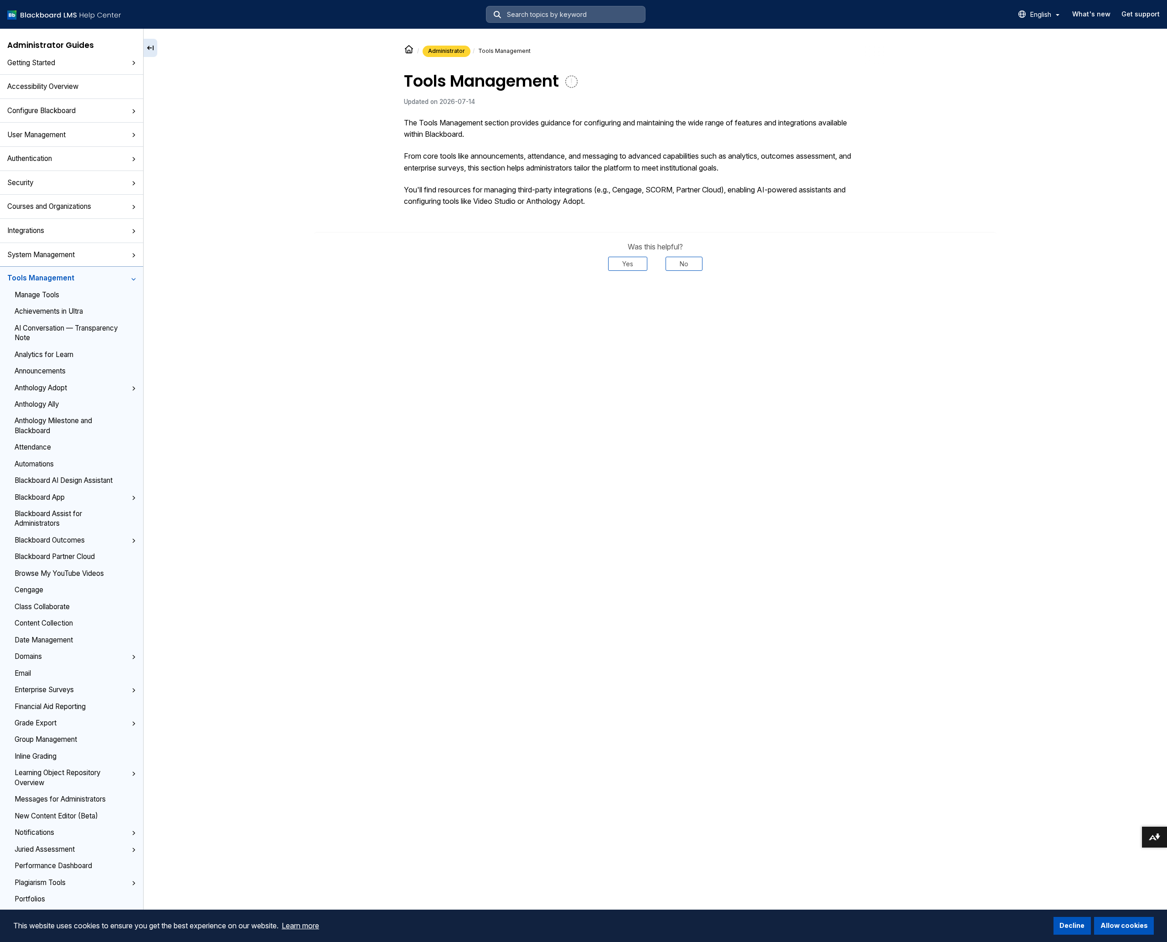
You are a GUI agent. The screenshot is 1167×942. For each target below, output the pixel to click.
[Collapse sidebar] (150, 48)
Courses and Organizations (49, 206)
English (1041, 14)
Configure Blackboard (41, 110)
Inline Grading (36, 756)
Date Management (44, 640)
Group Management (46, 739)
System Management (41, 254)
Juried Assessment (45, 849)
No (684, 264)
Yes (627, 264)
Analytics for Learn (44, 354)
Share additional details (655, 298)
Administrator (446, 50)
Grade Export (36, 723)
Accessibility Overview (42, 86)
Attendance (33, 447)
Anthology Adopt (41, 387)
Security (20, 182)
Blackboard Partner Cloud (55, 556)
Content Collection (44, 623)
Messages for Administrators (60, 799)
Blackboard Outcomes (50, 540)
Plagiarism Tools (40, 882)
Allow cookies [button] (1124, 925)
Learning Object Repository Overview (57, 777)
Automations (34, 464)
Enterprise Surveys (44, 689)
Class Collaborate (42, 606)
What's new (1091, 14)
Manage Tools (37, 294)
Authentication (29, 158)
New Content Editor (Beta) (56, 816)
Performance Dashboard (53, 865)
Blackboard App (40, 497)
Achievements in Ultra (49, 311)
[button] (133, 63)
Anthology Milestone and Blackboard (53, 425)
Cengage (29, 589)
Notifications (34, 832)
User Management (36, 134)
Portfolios (30, 899)
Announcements (40, 371)
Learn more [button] (300, 925)
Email (23, 673)
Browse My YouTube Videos (59, 573)
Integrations (25, 230)
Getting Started (31, 62)
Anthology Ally (37, 404)
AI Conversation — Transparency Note (66, 333)
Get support (1140, 14)
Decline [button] (1071, 925)
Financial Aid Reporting (50, 706)
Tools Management (40, 278)
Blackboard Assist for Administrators (48, 518)
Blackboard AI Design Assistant (64, 480)
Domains (28, 656)
